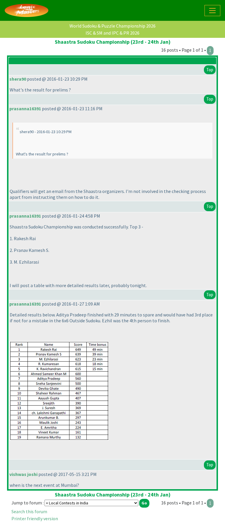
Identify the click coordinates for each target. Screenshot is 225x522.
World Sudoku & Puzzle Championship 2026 (112, 26)
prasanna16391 (25, 108)
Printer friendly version (34, 518)
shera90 (17, 79)
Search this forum (29, 511)
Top (209, 69)
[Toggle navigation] (212, 10)
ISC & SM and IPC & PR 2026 (112, 33)
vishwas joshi (23, 474)
